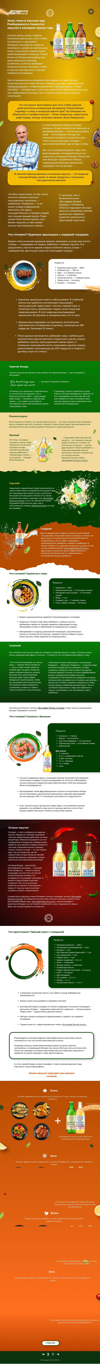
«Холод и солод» (56, 83)
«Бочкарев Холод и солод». (75, 460)
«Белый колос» (64, 86)
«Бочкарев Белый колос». (74, 1024)
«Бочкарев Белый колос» (76, 548)
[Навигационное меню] (91, 11)
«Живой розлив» (17, 86)
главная (50, 1342)
